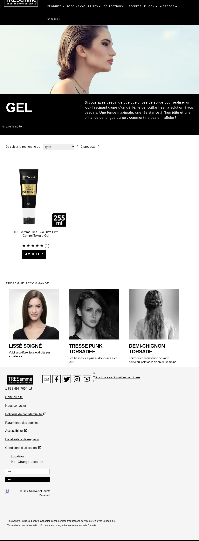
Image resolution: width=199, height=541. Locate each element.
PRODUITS (54, 6)
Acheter (34, 254)
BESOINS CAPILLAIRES (82, 6)
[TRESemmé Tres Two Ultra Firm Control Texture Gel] (36, 197)
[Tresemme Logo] (20, 379)
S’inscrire (53, 19)
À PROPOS (167, 6)
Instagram (77, 379)
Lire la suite (14, 126)
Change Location (30, 461)
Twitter (67, 379)
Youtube (87, 379)
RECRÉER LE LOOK (141, 6)
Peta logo (46, 379)
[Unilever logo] (7, 491)
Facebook (56, 379)
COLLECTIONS (113, 6)
